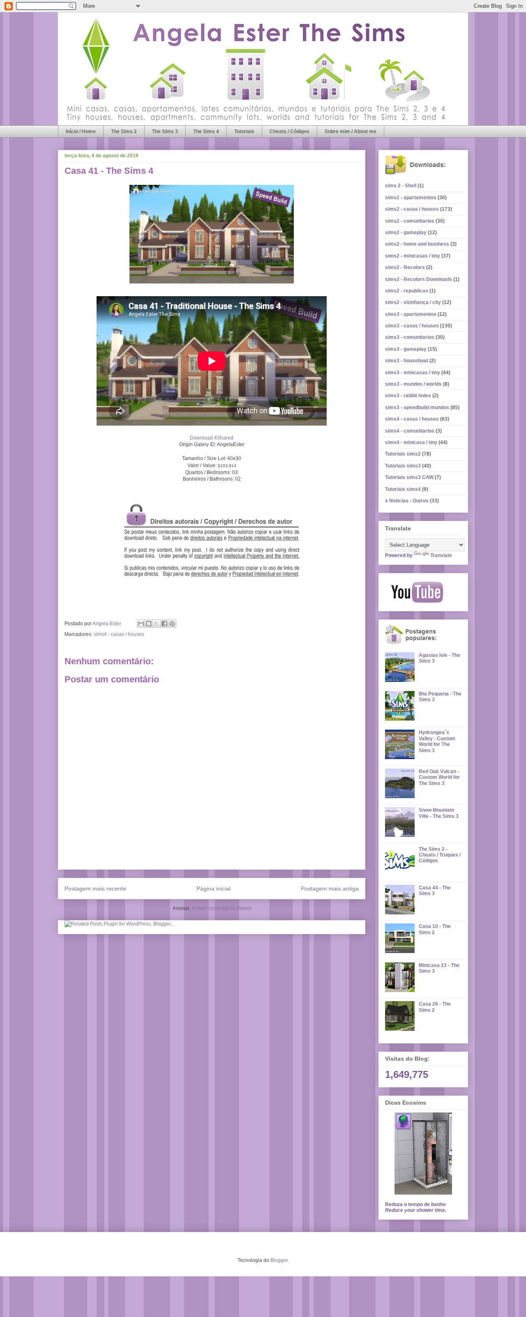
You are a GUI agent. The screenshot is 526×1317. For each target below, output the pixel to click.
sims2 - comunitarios (409, 221)
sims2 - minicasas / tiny (412, 256)
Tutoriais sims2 (403, 454)
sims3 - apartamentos (410, 314)
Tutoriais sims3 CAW (409, 477)
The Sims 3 (165, 131)
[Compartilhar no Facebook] (164, 623)
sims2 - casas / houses (412, 209)
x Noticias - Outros (407, 501)
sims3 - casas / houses (412, 326)
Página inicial (213, 888)
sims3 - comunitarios (409, 337)
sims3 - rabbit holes (408, 395)
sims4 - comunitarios (409, 431)
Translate (441, 555)
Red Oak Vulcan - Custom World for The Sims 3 (439, 777)
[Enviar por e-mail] (141, 623)
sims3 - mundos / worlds (413, 384)
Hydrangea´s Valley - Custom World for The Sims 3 (437, 741)
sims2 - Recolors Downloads (418, 279)
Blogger (279, 1260)
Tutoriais (244, 131)
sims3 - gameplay (406, 349)
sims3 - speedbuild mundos (417, 407)
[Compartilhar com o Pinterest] (172, 623)
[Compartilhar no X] (156, 623)
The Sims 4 (206, 131)
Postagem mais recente (95, 888)
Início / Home (81, 131)
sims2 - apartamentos (410, 197)
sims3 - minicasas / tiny (412, 372)
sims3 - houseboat (406, 361)
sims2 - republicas (406, 291)
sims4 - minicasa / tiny (411, 442)
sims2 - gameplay (406, 232)
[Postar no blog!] (149, 623)
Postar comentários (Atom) (221, 908)
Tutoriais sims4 (403, 489)
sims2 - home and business (417, 244)
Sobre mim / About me (350, 131)
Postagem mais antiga (330, 888)
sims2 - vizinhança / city (413, 302)
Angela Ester (107, 623)
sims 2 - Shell (400, 186)
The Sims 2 (124, 131)
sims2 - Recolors (405, 267)
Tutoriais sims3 (403, 466)
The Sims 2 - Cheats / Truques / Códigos (440, 855)
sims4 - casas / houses (119, 634)
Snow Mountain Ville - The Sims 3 (439, 813)
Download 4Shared (211, 438)
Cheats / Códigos (289, 131)
